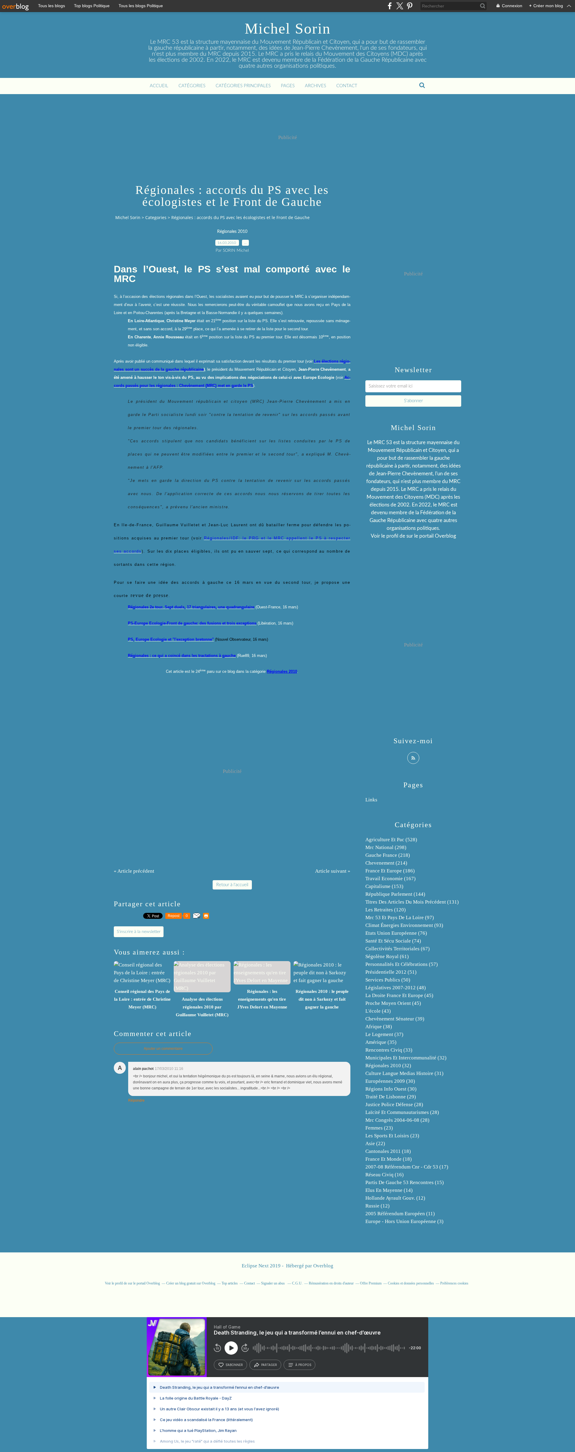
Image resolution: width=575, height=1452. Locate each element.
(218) (387, 855)
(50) (387, 980)
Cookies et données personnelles (411, 1283)
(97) (399, 917)
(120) (385, 910)
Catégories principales (243, 86)
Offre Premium (371, 1283)
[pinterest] (409, 5)
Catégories (191, 86)
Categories (156, 217)
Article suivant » (332, 871)
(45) (399, 995)
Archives (315, 86)
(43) (378, 1011)
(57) (401, 964)
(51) (391, 972)
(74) (393, 941)
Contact (346, 86)
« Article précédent (134, 871)
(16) (384, 1174)
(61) (387, 956)
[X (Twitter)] (399, 5)
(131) (412, 902)
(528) (391, 839)
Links (371, 800)
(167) (390, 878)
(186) (390, 871)
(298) (385, 847)
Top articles (230, 1283)
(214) (386, 863)
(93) (404, 925)
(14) (389, 1190)
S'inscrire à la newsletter (139, 932)
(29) (390, 1097)
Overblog (323, 1266)
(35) (381, 1042)
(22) (375, 1143)
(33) (388, 1050)
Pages (288, 86)
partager (269, 1365)
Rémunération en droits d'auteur (331, 1283)
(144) (395, 894)
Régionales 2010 (232, 232)
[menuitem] (159, 86)
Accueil (159, 86)
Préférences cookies (454, 1283)
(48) (395, 987)
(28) (394, 1104)
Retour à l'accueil (232, 885)
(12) (395, 1198)
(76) (396, 933)
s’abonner (234, 1365)
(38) (378, 1026)
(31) (404, 1073)
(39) (394, 1019)
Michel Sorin (288, 28)
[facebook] (390, 5)
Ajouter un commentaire (163, 1049)
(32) (406, 1058)
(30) (390, 1081)
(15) (404, 1182)
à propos (303, 1365)
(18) (388, 1151)
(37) (384, 1034)
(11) (400, 1213)
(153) (384, 886)
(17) (406, 1167)
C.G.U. (297, 1283)
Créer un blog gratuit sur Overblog (190, 1283)
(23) (379, 1128)
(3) (404, 1221)
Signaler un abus (273, 1283)
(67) (397, 949)
